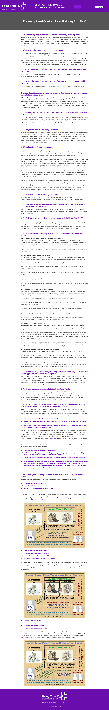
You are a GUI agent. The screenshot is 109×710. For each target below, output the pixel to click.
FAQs (44, 5)
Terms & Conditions (55, 706)
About (37, 5)
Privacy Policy (49, 706)
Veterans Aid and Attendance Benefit (31, 637)
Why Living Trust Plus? (43, 7)
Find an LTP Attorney (55, 5)
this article (53, 438)
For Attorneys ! (59, 7)
